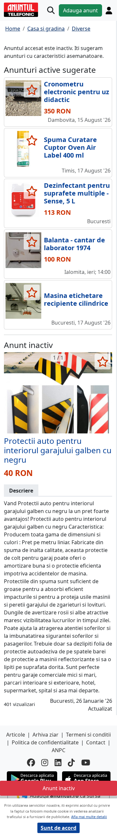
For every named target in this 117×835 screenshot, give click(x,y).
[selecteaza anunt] (32, 89)
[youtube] (85, 763)
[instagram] (44, 763)
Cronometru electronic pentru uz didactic (76, 92)
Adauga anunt (80, 10)
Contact (95, 742)
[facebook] (31, 763)
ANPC (58, 750)
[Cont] (109, 11)
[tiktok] (71, 763)
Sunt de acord (58, 827)
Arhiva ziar (45, 734)
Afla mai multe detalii (89, 816)
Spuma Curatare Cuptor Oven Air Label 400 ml (70, 147)
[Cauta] (51, 11)
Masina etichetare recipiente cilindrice (76, 299)
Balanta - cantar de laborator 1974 (74, 244)
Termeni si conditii (88, 734)
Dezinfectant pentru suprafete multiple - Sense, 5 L (77, 193)
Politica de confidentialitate (45, 742)
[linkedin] (58, 763)
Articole (15, 734)
